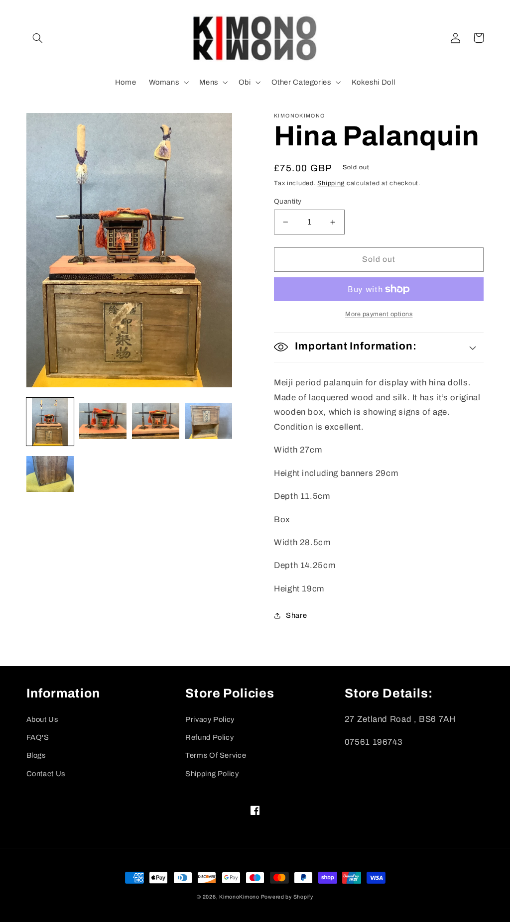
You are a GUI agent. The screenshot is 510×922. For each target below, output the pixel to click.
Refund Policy (209, 737)
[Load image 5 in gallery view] (50, 475)
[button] (37, 37)
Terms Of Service (215, 755)
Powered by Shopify (287, 897)
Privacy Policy (210, 719)
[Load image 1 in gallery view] (50, 422)
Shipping (331, 183)
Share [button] (296, 615)
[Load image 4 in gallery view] (209, 422)
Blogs (36, 755)
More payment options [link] (379, 314)
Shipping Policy (212, 774)
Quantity (287, 201)
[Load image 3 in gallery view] (156, 422)
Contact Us (45, 774)
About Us (42, 719)
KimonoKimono (240, 897)
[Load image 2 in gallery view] (103, 422)
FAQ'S (37, 737)
